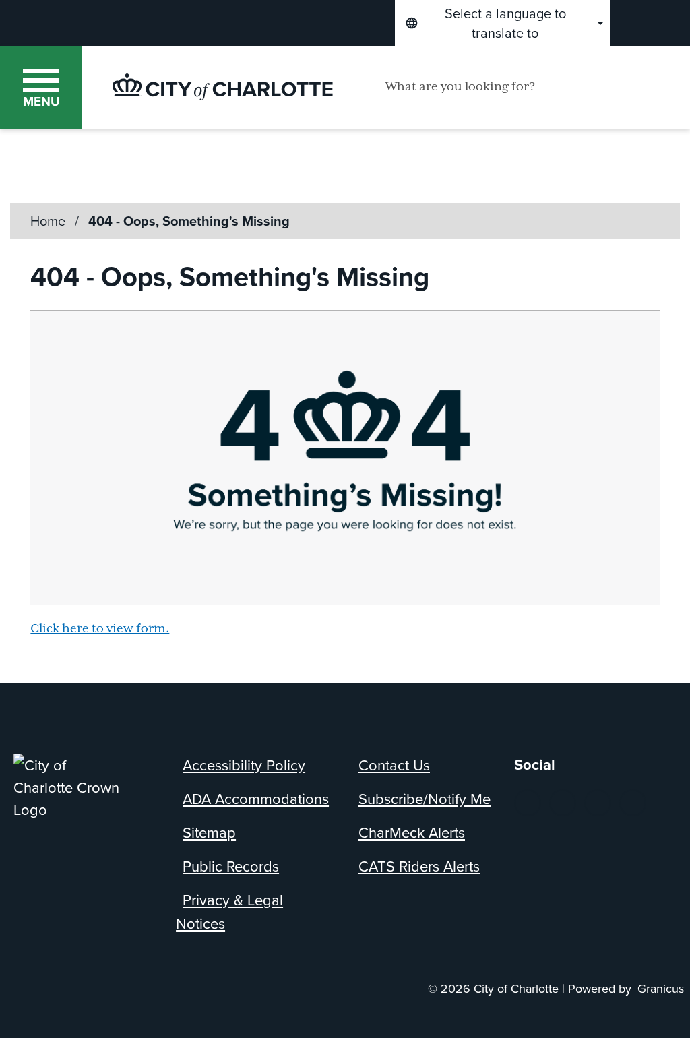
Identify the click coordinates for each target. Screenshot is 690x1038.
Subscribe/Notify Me (424, 798)
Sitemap (209, 832)
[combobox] (502, 23)
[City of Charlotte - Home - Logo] (223, 86)
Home (47, 221)
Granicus (660, 988)
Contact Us (394, 764)
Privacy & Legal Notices (229, 911)
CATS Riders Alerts (419, 865)
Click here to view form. (99, 629)
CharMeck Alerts (411, 832)
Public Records (231, 865)
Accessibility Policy (244, 764)
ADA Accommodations (256, 798)
